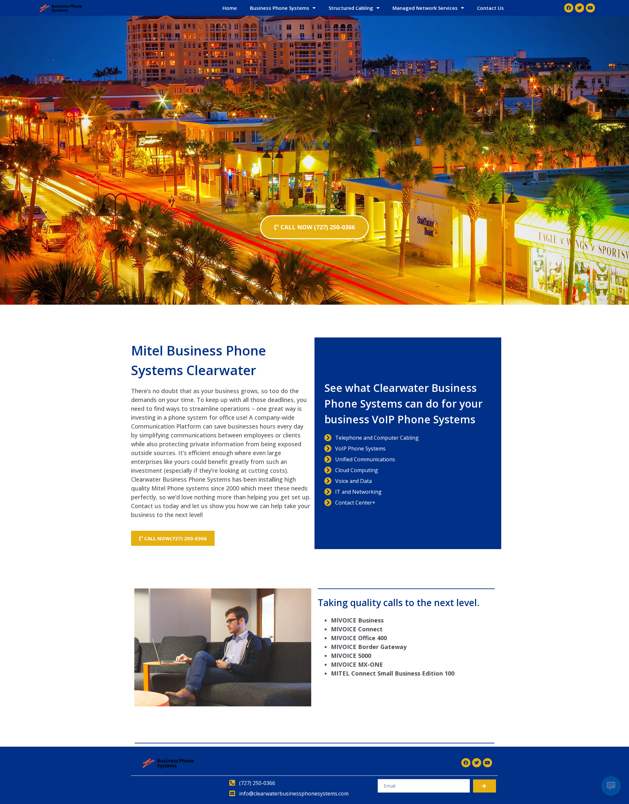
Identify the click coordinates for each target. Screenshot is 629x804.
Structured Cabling (351, 8)
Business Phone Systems (279, 8)
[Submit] (484, 786)
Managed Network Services (425, 8)
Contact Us (490, 8)
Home (229, 8)
